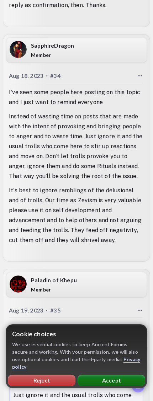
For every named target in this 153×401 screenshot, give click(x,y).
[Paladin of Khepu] (18, 284)
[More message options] (140, 75)
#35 (55, 310)
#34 (55, 75)
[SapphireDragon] (18, 49)
